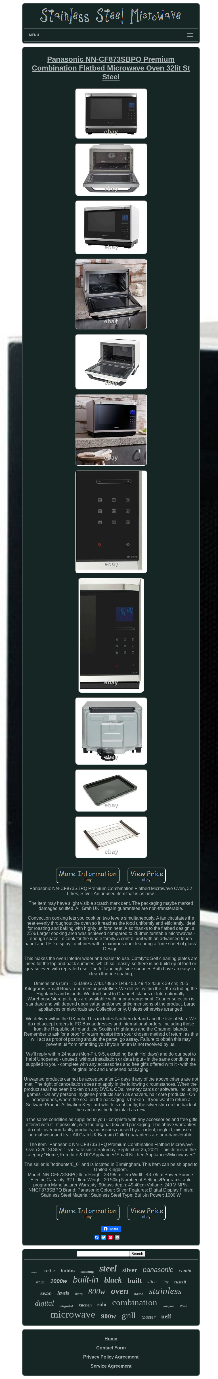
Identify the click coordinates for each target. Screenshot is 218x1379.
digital (44, 1303)
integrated (66, 1306)
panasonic (158, 1269)
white (40, 1282)
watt (183, 1305)
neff (166, 1316)
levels (63, 1293)
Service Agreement (111, 1366)
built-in (85, 1279)
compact (168, 1306)
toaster (148, 1317)
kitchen (85, 1305)
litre (165, 1282)
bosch (138, 1294)
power (34, 1272)
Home (110, 1338)
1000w (58, 1281)
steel (108, 1268)
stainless (165, 1291)
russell (180, 1282)
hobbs (68, 1271)
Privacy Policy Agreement (111, 1357)
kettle (49, 1270)
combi (185, 1270)
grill (129, 1315)
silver (129, 1269)
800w (96, 1291)
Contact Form (111, 1347)
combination (134, 1302)
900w (108, 1316)
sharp (79, 1294)
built (134, 1280)
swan (46, 1293)
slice (152, 1281)
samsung (87, 1271)
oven (120, 1291)
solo (101, 1304)
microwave (73, 1314)
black (113, 1279)
